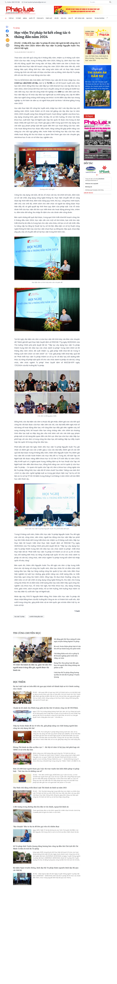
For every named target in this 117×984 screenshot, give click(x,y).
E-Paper (89, 116)
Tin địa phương (99, 18)
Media (25, 18)
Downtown (101, 178)
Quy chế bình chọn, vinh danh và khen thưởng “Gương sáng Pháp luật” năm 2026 (96, 58)
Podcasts (40, 18)
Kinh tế (70, 18)
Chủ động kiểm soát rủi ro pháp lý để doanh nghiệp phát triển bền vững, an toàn (66, 656)
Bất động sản (79, 18)
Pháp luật (49, 18)
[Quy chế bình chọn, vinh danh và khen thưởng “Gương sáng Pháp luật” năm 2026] (97, 46)
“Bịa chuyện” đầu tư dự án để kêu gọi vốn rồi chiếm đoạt (36, 826)
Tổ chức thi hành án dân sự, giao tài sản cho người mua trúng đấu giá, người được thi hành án (32, 667)
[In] (7, 45)
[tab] (96, 174)
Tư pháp (18, 18)
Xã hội (56, 18)
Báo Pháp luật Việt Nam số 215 (96, 155)
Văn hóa (63, 18)
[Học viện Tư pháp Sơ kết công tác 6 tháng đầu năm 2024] (20, 10)
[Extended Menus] (107, 18)
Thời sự (11, 18)
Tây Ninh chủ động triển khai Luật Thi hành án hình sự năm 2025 (40, 788)
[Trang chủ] (5, 18)
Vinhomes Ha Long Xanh (91, 183)
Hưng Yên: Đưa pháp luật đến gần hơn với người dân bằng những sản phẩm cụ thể (67, 665)
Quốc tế (32, 18)
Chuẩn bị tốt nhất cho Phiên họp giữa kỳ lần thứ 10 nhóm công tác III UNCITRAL (45, 708)
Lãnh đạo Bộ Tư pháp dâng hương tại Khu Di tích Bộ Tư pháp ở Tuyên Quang (66, 674)
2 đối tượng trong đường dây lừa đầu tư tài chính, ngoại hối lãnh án (41, 807)
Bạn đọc (89, 18)
